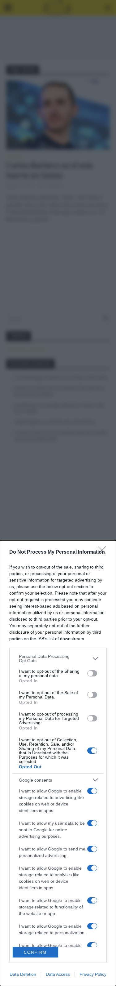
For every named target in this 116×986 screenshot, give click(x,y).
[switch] (92, 673)
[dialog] (58, 763)
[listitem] (58, 658)
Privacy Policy (92, 974)
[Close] (104, 552)
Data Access (58, 974)
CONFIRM (35, 952)
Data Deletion (23, 974)
